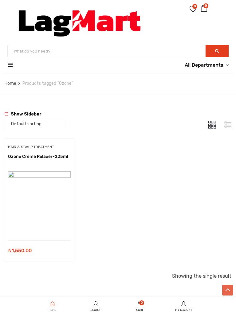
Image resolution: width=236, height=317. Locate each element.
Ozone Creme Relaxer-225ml (38, 156)
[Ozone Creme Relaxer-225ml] (39, 176)
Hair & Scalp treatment (31, 147)
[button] (204, 9)
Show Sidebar (25, 114)
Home (10, 83)
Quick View (39, 224)
